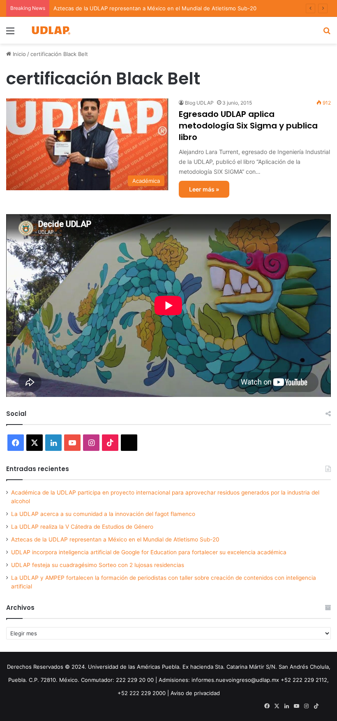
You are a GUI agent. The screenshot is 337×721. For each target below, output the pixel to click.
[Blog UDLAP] (50, 30)
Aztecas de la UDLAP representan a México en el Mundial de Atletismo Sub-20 (154, 8)
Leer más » (204, 189)
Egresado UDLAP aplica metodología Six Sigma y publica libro (248, 125)
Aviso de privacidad (195, 693)
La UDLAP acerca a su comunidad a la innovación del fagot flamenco (103, 514)
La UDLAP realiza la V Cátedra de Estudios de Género (82, 526)
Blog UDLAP (199, 103)
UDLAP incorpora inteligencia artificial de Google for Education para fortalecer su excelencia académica (148, 552)
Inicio (18, 54)
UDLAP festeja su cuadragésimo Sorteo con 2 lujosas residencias (97, 565)
